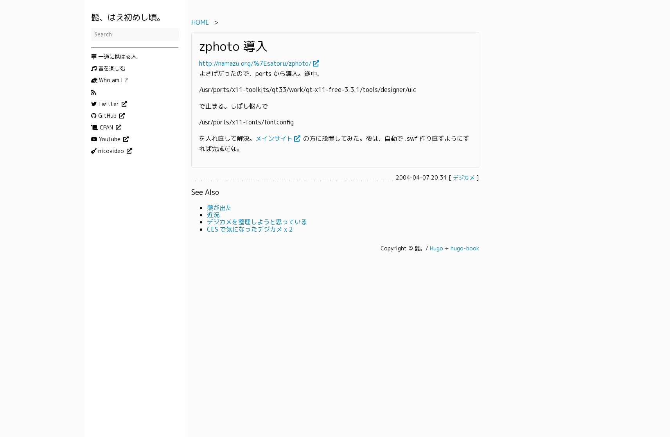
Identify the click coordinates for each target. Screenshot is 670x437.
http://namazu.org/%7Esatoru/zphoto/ (255, 63)
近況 (213, 214)
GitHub (107, 116)
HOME (200, 22)
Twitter (108, 104)
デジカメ (464, 177)
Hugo (436, 248)
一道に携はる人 (117, 57)
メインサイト (274, 138)
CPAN (106, 127)
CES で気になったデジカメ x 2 (250, 229)
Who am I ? (112, 80)
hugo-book (465, 248)
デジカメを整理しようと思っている (257, 222)
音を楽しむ (111, 68)
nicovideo (111, 151)
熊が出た (219, 207)
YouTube (109, 139)
